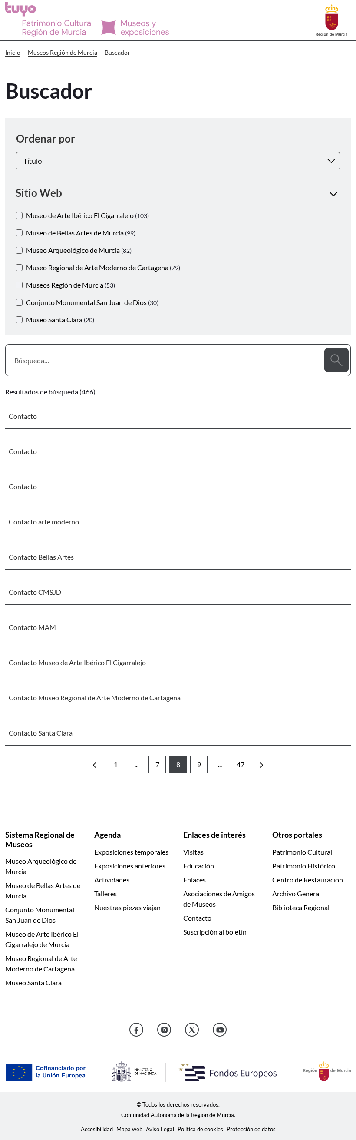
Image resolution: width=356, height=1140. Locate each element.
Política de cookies (200, 1129)
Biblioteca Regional (301, 907)
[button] (178, 193)
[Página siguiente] (261, 764)
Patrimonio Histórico (303, 866)
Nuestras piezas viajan (127, 907)
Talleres (105, 893)
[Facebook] (136, 1030)
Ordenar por (45, 138)
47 (243, 766)
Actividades (111, 879)
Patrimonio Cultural (302, 852)
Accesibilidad (97, 1129)
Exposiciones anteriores (129, 866)
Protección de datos (251, 1129)
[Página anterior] (94, 764)
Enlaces (194, 879)
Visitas (193, 852)
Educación (198, 866)
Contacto (197, 918)
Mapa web (129, 1129)
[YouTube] (220, 1030)
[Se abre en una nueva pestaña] (331, 19)
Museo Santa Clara (33, 982)
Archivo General (296, 893)
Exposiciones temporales (131, 852)
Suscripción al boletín (215, 932)
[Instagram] (164, 1030)
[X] (192, 1030)
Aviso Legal (160, 1129)
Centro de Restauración (307, 879)
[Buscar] (336, 360)
